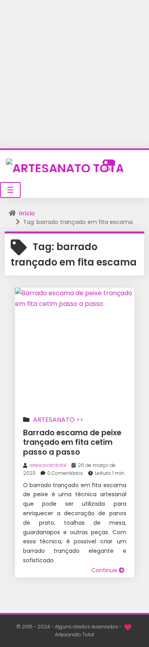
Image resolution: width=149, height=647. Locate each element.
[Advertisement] (74, 74)
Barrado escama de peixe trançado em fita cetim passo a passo (72, 442)
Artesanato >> (58, 419)
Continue (105, 570)
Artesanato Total (74, 634)
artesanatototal (47, 465)
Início (27, 213)
